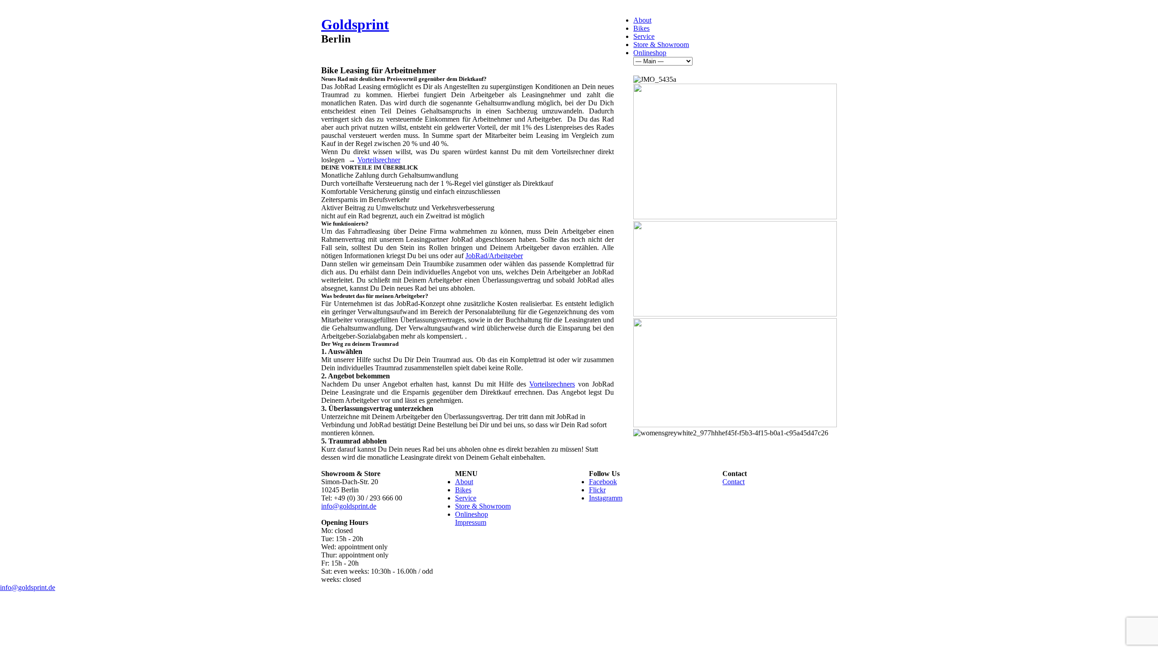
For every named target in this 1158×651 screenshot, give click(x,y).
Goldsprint (355, 24)
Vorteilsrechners (552, 384)
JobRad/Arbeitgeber (494, 255)
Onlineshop (649, 53)
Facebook (603, 482)
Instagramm (605, 498)
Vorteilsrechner (378, 160)
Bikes (641, 28)
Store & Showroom (661, 44)
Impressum (470, 522)
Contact (733, 482)
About (642, 20)
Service (644, 36)
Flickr (597, 490)
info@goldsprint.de (348, 506)
